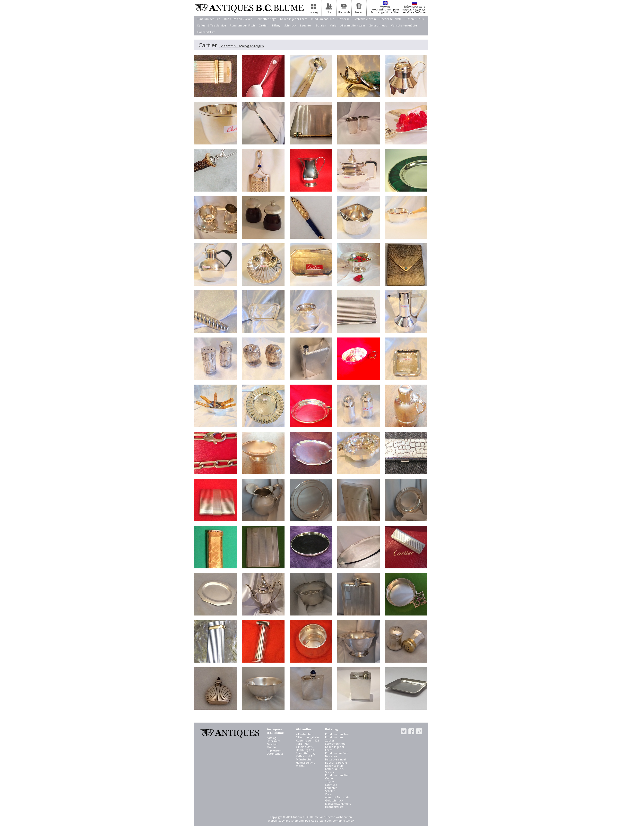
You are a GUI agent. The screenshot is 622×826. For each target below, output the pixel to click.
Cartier (263, 25)
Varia (333, 25)
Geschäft (272, 744)
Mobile (271, 747)
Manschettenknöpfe (404, 25)
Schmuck (290, 25)
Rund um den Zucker (238, 19)
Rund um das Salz (322, 19)
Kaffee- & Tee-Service (211, 25)
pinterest (419, 731)
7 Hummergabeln (307, 737)
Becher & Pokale (391, 19)
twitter (403, 731)
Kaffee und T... (305, 756)
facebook (411, 731)
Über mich (274, 741)
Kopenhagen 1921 (307, 740)
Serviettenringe (266, 19)
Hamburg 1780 (305, 750)
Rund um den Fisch (242, 25)
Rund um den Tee (208, 19)
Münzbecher (304, 759)
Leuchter (306, 25)
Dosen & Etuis (414, 19)
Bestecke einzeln (365, 19)
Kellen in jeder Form (293, 19)
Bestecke (344, 19)
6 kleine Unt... (305, 747)
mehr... (300, 765)
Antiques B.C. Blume (249, 8)
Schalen (321, 25)
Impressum (274, 750)
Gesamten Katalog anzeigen (241, 46)
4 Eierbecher (304, 734)
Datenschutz (275, 753)
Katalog (271, 738)
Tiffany (276, 25)
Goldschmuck (378, 25)
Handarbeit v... (305, 762)
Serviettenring (305, 753)
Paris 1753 (302, 743)
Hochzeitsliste (206, 32)
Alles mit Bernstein (352, 25)
